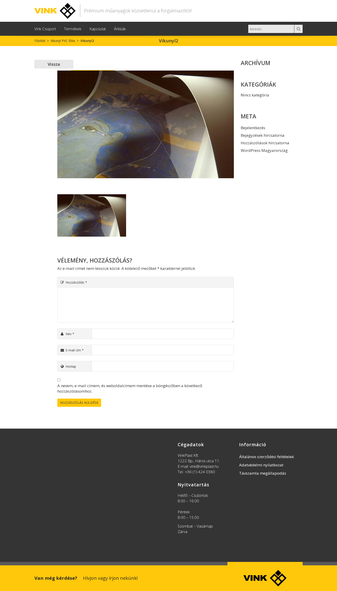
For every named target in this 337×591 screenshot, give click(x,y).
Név (70, 334)
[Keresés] (298, 29)
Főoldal (39, 40)
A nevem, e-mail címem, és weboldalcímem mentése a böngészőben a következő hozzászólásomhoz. (129, 388)
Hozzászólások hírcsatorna (265, 142)
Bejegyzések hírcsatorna (263, 135)
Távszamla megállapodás (262, 473)
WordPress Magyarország (264, 150)
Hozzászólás (76, 282)
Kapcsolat (97, 28)
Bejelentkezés (253, 127)
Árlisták (120, 28)
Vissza (54, 64)
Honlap (71, 366)
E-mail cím (75, 350)
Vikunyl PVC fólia (63, 40)
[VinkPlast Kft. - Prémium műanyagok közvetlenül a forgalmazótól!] (55, 10)
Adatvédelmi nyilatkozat (261, 465)
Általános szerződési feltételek (266, 456)
